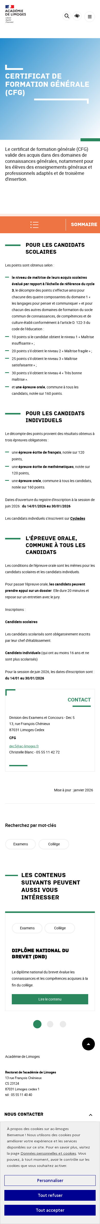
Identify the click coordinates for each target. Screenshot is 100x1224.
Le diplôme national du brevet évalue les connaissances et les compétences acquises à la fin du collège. (50, 978)
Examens (20, 844)
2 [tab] (50, 1024)
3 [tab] (63, 1024)
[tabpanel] (50, 961)
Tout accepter (50, 1210)
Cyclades (77, 518)
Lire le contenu (50, 999)
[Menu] (89, 17)
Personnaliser (50, 1180)
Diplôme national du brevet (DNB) (40, 954)
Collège (54, 844)
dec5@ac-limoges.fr (24, 746)
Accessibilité (77, 16)
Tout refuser (50, 1195)
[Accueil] (19, 14)
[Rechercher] (66, 17)
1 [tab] (37, 1024)
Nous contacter (23, 1114)
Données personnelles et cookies (48, 1153)
